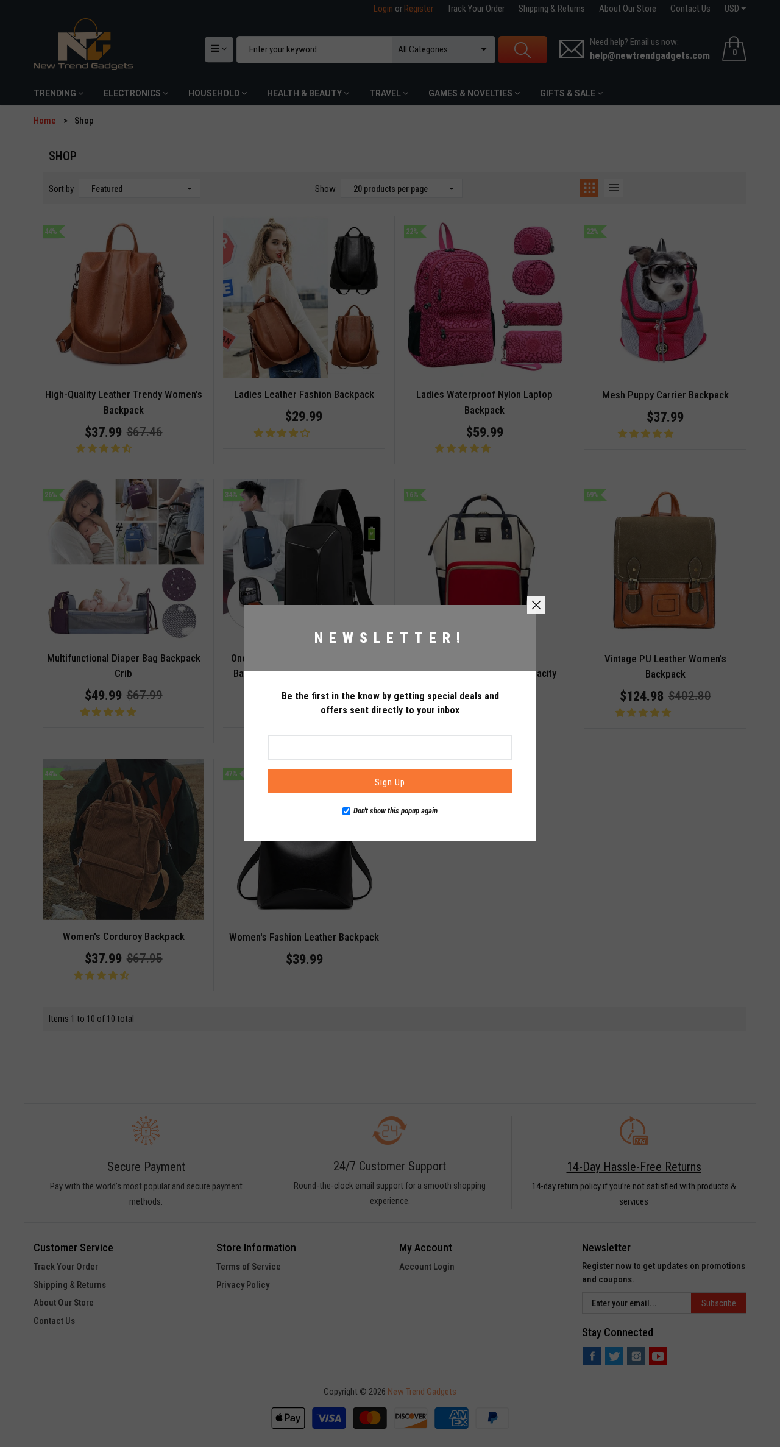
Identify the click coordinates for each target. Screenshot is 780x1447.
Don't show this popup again (395, 811)
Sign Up (390, 782)
